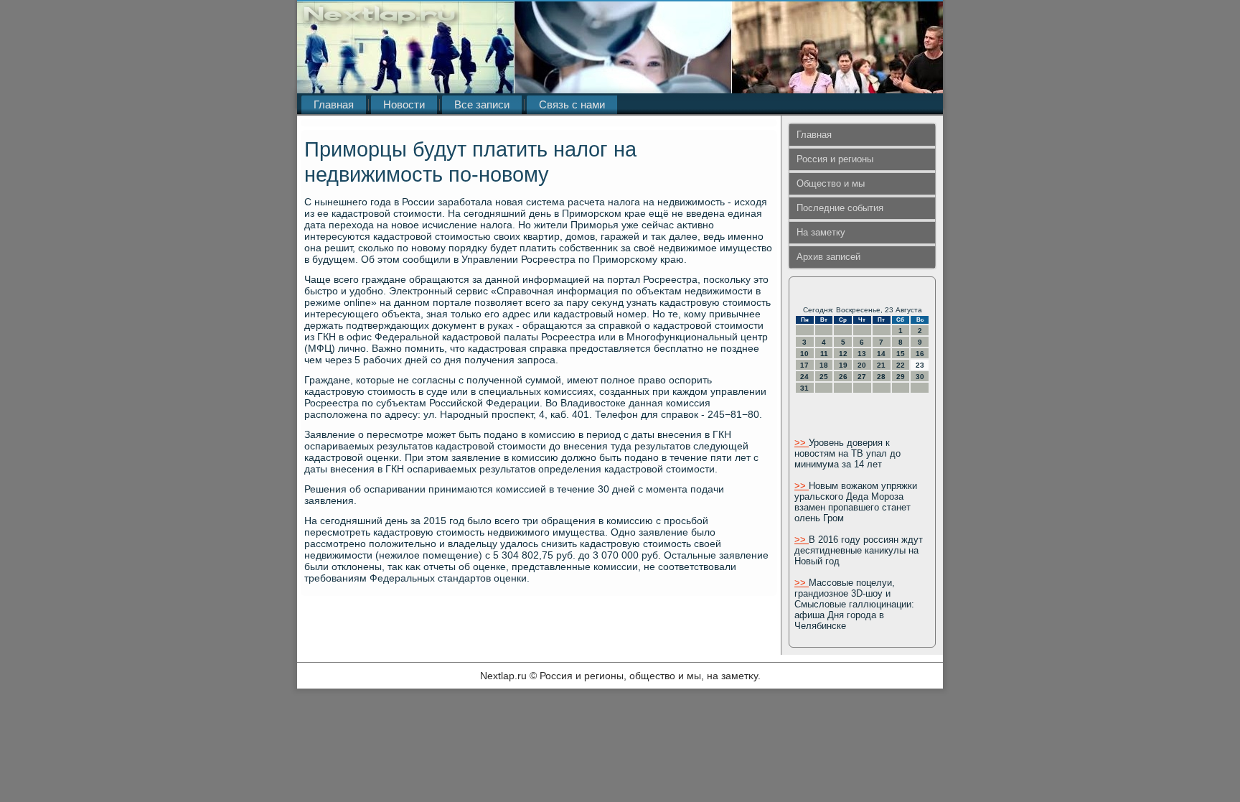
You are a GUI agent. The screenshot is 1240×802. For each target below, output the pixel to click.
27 (862, 377)
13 (862, 354)
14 (881, 354)
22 (900, 365)
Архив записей (828, 256)
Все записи (481, 104)
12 (843, 354)
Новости (404, 104)
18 (823, 365)
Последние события (840, 207)
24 (804, 377)
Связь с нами (572, 104)
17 (804, 365)
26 (843, 377)
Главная (334, 104)
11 (824, 354)
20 (862, 365)
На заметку (821, 232)
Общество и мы (831, 183)
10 (804, 354)
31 (804, 388)
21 (881, 365)
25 (823, 377)
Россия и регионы (835, 159)
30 (920, 377)
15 (900, 354)
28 (881, 377)
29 (900, 377)
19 (843, 365)
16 (920, 354)
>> (801, 442)
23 (920, 365)
